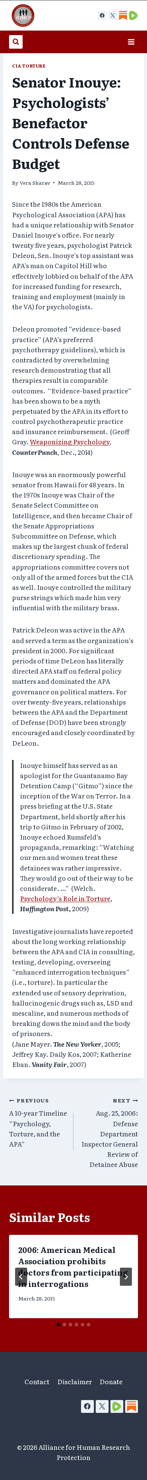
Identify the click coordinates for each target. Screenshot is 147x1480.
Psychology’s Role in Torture (65, 898)
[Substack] (131, 1406)
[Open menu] (131, 42)
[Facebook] (102, 15)
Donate (111, 1381)
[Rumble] (116, 1406)
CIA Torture (29, 65)
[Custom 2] (133, 15)
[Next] (126, 1277)
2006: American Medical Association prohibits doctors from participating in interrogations (73, 1266)
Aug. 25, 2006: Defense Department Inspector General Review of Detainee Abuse (109, 1132)
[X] (112, 15)
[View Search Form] (16, 42)
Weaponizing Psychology (69, 441)
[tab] (58, 1324)
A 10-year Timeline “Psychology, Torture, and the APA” (38, 1122)
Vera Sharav (35, 182)
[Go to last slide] (21, 1277)
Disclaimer (74, 1381)
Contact (36, 1381)
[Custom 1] (122, 15)
